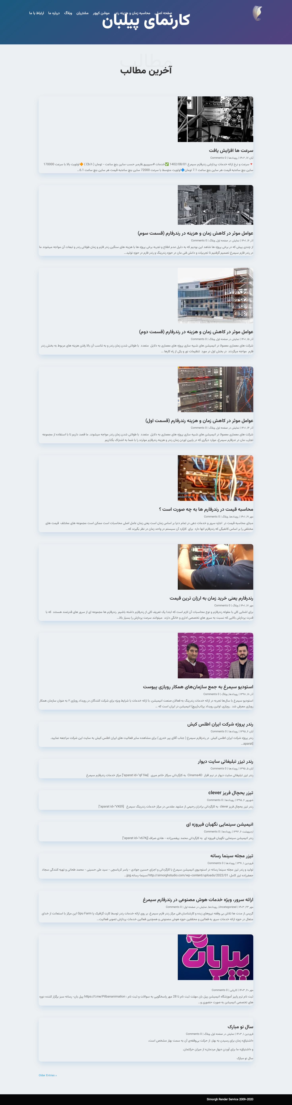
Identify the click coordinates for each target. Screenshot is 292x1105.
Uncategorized (228, 907)
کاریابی (233, 990)
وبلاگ (68, 13)
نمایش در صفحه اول (228, 241)
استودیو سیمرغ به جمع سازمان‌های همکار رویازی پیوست (198, 687)
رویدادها (233, 158)
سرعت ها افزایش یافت (231, 151)
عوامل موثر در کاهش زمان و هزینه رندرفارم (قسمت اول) (198, 421)
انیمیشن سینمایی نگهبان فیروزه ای (219, 824)
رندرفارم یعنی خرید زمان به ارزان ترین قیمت (211, 598)
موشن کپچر (101, 13)
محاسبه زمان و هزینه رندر (132, 13)
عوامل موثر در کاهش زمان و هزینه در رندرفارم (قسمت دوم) (195, 332)
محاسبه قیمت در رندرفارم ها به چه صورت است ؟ (206, 509)
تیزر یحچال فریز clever (230, 793)
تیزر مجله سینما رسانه (231, 856)
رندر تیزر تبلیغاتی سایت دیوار (225, 761)
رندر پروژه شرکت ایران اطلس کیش (220, 724)
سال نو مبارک (240, 1027)
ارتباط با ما (36, 13)
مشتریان (82, 13)
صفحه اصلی (163, 13)
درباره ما (54, 13)
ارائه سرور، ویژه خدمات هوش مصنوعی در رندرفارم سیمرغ (198, 900)
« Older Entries (48, 1075)
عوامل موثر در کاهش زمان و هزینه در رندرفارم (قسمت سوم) (194, 233)
